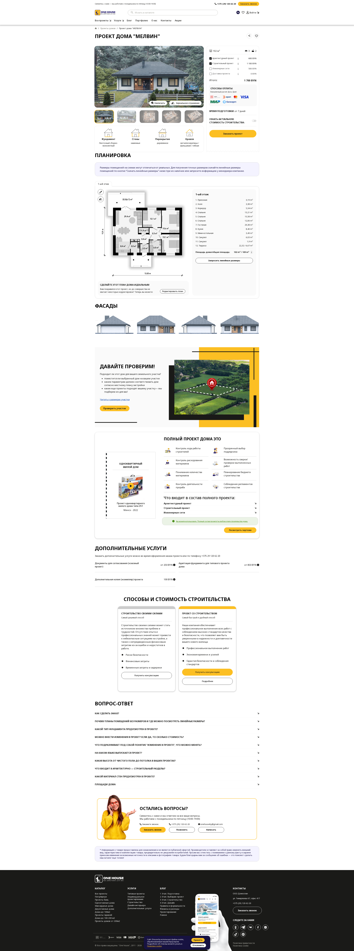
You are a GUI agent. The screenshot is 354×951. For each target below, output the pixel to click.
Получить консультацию (146, 675)
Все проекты (101, 20)
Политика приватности (244, 943)
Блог (129, 20)
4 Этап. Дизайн (167, 902)
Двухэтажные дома (104, 909)
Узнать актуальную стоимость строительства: (226, 121)
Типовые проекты (136, 893)
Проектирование (168, 912)
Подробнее (207, 681)
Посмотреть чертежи (240, 530)
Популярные (101, 896)
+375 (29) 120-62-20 (242, 903)
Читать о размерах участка (115, 399)
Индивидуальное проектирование (136, 897)
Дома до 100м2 (102, 912)
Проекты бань (102, 899)
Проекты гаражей (103, 915)
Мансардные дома (104, 906)
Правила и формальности (172, 906)
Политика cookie (240, 945)
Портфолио (141, 20)
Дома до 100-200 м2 (105, 918)
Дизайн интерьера (136, 905)
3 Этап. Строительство (171, 899)
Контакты (166, 20)
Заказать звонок (248, 3)
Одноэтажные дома (104, 902)
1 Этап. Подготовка (169, 893)
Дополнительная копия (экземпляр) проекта (119, 579)
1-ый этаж (103, 183)
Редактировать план (172, 291)
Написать (211, 829)
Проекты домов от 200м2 (107, 921)
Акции (178, 20)
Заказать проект (233, 133)
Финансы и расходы (169, 909)
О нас (154, 20)
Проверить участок (114, 408)
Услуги (117, 20)
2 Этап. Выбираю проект (172, 896)
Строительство (135, 902)
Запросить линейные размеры (224, 260)
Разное (163, 915)
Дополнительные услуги (139, 908)
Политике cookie (154, 946)
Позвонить (182, 829)
